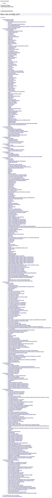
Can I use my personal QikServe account (16, 178)
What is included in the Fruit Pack (15, 342)
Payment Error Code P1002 (13, 369)
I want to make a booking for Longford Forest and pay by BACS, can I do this (24, 367)
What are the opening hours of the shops (16, 268)
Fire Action (10, 199)
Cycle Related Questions (13, 305)
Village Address (11, 441)
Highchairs (10, 205)
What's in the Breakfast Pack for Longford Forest (18, 442)
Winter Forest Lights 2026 (13, 360)
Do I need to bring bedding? (13, 311)
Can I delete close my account (14, 464)
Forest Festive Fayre (12, 64)
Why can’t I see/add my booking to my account (17, 489)
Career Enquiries (6, 143)
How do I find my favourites (14, 471)
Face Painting (11, 56)
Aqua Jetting (10, 34)
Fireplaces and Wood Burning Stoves (15, 198)
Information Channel (12, 213)
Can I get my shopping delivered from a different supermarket (20, 405)
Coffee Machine (11, 185)
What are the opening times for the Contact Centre (18, 340)
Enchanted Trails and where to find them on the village (19, 191)
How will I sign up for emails (14, 478)
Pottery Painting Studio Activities (14, 93)
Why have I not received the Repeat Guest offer (17, 352)
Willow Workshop (11, 122)
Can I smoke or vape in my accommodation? (17, 302)
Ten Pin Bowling (11, 116)
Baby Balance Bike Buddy (13, 36)
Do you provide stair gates (13, 313)
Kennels (9, 430)
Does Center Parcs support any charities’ (16, 149)
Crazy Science (11, 50)
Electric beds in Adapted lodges (14, 315)
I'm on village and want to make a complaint (17, 212)
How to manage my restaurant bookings (16, 72)
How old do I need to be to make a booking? (17, 324)
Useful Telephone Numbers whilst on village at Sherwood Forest (21, 260)
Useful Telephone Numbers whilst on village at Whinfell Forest (20, 261)
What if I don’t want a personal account (16, 481)
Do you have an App (12, 190)
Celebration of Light (12, 46)
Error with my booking (12, 316)
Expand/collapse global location (7, 11)
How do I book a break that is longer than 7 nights (18, 320)
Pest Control (10, 242)
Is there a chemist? (11, 215)
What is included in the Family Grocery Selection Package (19, 446)
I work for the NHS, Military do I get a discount (17, 331)
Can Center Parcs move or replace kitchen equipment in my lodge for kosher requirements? (26, 26)
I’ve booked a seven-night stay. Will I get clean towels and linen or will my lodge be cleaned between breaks (29, 227)
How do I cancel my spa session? (14, 142)
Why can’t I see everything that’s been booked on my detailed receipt (22, 488)
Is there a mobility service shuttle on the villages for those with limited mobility (24, 424)
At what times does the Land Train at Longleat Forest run (19, 166)
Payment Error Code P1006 (13, 372)
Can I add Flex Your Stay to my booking (16, 291)
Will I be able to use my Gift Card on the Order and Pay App (20, 280)
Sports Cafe (10, 252)
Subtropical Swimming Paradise (14, 108)
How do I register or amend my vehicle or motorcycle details (20, 474)
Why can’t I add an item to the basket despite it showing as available (21, 487)
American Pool (11, 33)
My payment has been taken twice (15, 368)
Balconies (10, 169)
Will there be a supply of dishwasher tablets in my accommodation (21, 456)
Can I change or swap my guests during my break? (18, 45)
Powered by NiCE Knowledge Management (12, 496)
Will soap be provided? (12, 458)
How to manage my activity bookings (15, 70)
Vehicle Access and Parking (13, 337)
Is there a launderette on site (13, 218)
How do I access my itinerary (14, 465)
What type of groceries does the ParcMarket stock (18, 275)
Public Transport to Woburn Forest (15, 440)
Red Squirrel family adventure (14, 96)
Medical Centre (11, 232)
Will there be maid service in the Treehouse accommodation (20, 457)
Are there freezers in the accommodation (16, 392)
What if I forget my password (14, 482)
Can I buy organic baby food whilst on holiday (17, 174)
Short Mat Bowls (11, 104)
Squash (9, 107)
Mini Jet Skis (10, 84)
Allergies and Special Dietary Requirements (17, 161)
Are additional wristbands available (15, 164)
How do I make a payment (13, 365)
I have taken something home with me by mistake (18, 379)
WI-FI (9, 278)
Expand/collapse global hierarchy (7, 6)
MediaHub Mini (11, 432)
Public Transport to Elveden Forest (15, 434)
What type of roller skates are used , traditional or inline (19, 120)
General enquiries (6, 151)
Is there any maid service (13, 422)
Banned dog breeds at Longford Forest (16, 393)
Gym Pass (10, 68)
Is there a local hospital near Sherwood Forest (17, 221)
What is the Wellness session (14, 135)
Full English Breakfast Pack (13, 155)
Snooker (9, 106)
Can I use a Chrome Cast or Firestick (15, 177)
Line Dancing (11, 81)
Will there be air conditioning (14, 455)
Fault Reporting (11, 196)
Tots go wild (10, 117)
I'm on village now (7, 157)
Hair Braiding (11, 69)
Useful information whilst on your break (16, 255)
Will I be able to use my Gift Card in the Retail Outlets (19, 279)
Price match (10, 333)
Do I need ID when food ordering (15, 189)
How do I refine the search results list (15, 473)
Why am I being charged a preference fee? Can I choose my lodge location (23, 350)
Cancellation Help (6, 137)
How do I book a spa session (14, 133)
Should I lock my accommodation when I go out (17, 247)
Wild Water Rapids (12, 353)
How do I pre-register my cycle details (15, 421)
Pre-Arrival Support (7, 389)
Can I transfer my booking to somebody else (17, 407)
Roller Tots (10, 98)
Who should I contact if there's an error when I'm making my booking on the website (25, 156)
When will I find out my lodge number (16, 344)
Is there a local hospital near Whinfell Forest (17, 222)
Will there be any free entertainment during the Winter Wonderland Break (22, 123)
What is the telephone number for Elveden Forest (18, 448)
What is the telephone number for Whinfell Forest (18, 385)
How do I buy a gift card (13, 321)
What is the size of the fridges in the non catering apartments (20, 447)
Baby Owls (10, 37)
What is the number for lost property (15, 382)
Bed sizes (10, 23)
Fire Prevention (11, 201)
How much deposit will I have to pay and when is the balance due (21, 366)
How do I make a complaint (13, 376)
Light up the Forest (12, 80)
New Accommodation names (14, 25)
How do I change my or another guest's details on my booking (20, 466)
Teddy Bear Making (12, 113)
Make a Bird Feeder (12, 82)
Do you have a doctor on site (14, 415)
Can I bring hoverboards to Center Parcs (16, 399)
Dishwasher (10, 186)
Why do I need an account (13, 490)
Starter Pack (10, 336)
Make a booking (6, 282)
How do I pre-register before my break (16, 472)
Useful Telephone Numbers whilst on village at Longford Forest (21, 258)
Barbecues (10, 170)
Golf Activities (11, 67)
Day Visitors (10, 410)
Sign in (4, 3)
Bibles (9, 172)
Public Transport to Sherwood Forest (15, 438)
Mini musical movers (12, 85)
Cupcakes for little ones (13, 51)
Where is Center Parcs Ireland (14, 348)
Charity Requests (6, 147)
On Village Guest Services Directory (15, 238)
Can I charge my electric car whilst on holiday (17, 175)
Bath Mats (10, 290)
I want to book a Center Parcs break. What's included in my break (21, 329)
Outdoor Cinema (11, 90)
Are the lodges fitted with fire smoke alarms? (17, 21)
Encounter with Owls (12, 54)
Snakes (9, 250)
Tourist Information (12, 254)
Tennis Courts (11, 115)
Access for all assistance (13, 285)
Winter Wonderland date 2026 (14, 361)
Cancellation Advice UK (13, 140)
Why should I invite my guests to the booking (17, 491)
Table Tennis (10, 109)
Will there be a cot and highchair (14, 358)
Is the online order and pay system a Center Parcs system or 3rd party (22, 226)
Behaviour (10, 171)
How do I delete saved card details (15, 470)
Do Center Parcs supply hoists (14, 308)
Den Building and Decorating (14, 52)
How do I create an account (13, 469)
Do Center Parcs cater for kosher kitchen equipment (18, 413)
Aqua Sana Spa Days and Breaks (14, 129)
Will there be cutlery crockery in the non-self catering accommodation (22, 359)
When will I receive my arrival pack (15, 449)
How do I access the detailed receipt (15, 210)
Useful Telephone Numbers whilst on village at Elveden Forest (20, 256)
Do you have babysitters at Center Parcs (16, 416)
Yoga (9, 125)
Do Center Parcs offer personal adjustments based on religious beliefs (22, 414)
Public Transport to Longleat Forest (15, 437)
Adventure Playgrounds (13, 32)
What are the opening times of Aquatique (16, 270)
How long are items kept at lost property (16, 377)
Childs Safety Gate (12, 181)
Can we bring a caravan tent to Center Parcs (17, 303)
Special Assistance (11, 251)
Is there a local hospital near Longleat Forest (17, 220)
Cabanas (10, 44)
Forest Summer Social (12, 65)
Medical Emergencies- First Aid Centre (16, 234)
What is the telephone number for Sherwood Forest (18, 384)
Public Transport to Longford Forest (15, 436)
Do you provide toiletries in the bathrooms (16, 24)
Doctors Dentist (11, 187)
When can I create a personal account (15, 485)
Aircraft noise (11, 159)
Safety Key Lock (11, 244)
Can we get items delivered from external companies (18, 179)
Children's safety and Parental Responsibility (17, 180)
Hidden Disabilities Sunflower (14, 204)
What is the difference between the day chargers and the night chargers (22, 272)
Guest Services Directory (13, 203)
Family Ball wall (11, 58)
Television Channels (12, 253)
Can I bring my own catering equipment (16, 402)
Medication (10, 235)
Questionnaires (11, 380)
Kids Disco (10, 75)
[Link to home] (5, 5)
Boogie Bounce (11, 41)
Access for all (11, 284)
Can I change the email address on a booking (17, 463)
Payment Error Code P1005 (13, 371)
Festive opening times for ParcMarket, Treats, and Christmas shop (21, 197)
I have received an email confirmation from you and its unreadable (21, 479)
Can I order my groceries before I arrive (16, 300)
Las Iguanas (10, 76)
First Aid (10, 202)
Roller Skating (11, 97)
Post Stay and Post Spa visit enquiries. (10, 373)
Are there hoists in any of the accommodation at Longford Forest (21, 286)
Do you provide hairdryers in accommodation (17, 312)
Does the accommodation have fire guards (16, 307)
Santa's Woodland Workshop (14, 100)
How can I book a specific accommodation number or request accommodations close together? (27, 319)
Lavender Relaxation (12, 77)
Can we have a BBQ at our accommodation (17, 304)
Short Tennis (10, 105)
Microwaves (10, 236)
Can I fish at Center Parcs (13, 298)
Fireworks (10, 60)
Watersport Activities (12, 118)
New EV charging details (13, 433)
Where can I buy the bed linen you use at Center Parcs (19, 388)
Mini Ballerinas (11, 83)
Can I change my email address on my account (17, 462)
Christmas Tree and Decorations (14, 409)
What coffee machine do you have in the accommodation (19, 445)
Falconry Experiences (12, 57)
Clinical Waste (11, 183)
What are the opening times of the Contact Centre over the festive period (22, 341)
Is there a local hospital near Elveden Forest (16, 219)
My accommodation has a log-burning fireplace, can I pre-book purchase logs (23, 237)
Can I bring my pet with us (13, 294)
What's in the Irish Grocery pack (14, 444)
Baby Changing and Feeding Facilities (15, 167)
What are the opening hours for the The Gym (17, 266)
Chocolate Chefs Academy (13, 49)
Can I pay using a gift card (13, 301)
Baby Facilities (11, 288)
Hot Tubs (10, 207)
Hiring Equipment (11, 206)
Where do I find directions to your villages (16, 450)
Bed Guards (10, 394)
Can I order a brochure (12, 299)
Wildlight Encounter (12, 121)
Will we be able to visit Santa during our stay (17, 124)
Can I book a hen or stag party (14, 292)
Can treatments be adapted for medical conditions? (18, 131)
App (9, 163)
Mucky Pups (10, 86)
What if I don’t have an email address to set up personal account (21, 480)
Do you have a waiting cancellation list (16, 309)
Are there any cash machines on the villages (17, 165)
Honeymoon (10, 318)
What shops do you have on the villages (16, 274)
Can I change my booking (13, 295)
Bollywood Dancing (12, 40)
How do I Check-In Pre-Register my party (16, 418)
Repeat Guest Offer (12, 335)
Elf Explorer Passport (12, 53)
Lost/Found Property (12, 230)
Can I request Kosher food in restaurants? (16, 91)
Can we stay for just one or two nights (15, 132)
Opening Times (11, 239)
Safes (9, 243)
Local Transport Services (13, 228)
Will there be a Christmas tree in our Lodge (16, 357)
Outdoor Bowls (11, 89)
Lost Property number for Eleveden (15, 229)
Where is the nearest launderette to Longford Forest (18, 452)
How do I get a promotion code (14, 323)
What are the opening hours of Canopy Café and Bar (18, 267)
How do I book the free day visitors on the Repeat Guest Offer (20, 417)
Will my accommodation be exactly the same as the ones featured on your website (24, 356)
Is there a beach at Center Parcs (14, 423)
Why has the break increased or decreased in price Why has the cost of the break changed (26, 351)
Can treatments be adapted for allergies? (16, 130)
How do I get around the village (14, 420)
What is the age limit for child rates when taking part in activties (20, 343)
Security (9, 246)
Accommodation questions (8, 19)
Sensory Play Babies (12, 101)
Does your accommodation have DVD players (17, 412)
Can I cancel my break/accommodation (16, 141)
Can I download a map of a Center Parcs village (17, 296)
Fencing (9, 59)
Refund (9, 334)
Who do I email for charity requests (15, 150)
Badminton (10, 38)
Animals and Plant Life (12, 162)
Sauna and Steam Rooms (13, 245)
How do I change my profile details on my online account (19, 468)
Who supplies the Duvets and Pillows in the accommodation (20, 277)
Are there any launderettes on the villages (16, 391)
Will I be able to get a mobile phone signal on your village (19, 454)
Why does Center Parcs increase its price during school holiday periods (22, 453)
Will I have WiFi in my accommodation (16, 355)
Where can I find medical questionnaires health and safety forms (21, 276)
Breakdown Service (12, 173)
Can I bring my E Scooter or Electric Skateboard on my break (20, 401)
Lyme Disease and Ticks (13, 231)
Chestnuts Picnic (11, 48)
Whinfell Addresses (12, 349)
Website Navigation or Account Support (11, 460)
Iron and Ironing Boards (13, 214)
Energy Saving (11, 193)
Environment (10, 194)
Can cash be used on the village (14, 396)
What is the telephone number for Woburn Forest (18, 387)
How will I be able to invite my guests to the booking (18, 477)
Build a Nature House (12, 43)
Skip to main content (5, 1)
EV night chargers (11, 195)
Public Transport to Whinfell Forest (15, 439)
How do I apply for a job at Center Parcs (16, 146)
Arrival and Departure (12, 287)
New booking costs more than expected (16, 332)
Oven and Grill (11, 240)
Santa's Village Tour (12, 99)
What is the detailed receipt (13, 483)
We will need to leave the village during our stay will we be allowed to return (23, 264)
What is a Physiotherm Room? (14, 27)
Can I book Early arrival (13, 398)
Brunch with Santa (12, 42)
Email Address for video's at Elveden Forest (17, 375)
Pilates (9, 92)
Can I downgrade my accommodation (15, 404)
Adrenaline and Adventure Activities (15, 31)
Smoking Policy (11, 248)
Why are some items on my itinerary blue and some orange (20, 486)
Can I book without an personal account (16, 293)
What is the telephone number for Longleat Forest (18, 383)
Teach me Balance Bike (13, 112)
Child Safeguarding (12, 182)
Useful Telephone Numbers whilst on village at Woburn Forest (20, 262)
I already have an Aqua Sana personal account (17, 134)
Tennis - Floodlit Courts (13, 114)
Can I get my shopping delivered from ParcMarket (18, 406)
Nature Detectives (11, 88)
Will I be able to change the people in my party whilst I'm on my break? (22, 493)
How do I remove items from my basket (16, 476)
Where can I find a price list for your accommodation (18, 347)
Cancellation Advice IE (12, 139)
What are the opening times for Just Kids (16, 269)
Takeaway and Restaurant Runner (15, 110)
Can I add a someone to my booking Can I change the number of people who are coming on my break (28, 397)
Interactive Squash (11, 73)
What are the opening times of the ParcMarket (17, 271)
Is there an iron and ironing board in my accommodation (19, 325)
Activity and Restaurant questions (9, 28)
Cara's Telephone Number (13, 154)
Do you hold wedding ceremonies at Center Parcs (18, 310)
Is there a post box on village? (14, 224)
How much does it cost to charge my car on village (18, 211)
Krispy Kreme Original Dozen (14, 431)
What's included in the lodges (14, 339)
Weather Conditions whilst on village (15, 263)
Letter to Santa (11, 78)
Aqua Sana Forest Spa (7, 126)
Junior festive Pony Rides (13, 74)
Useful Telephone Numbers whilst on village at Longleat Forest (20, 259)
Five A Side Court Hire (12, 61)
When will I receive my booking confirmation (17, 345)
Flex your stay (11, 317)
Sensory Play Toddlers (12, 102)
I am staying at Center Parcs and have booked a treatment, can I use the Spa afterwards (25, 326)
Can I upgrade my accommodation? (15, 408)
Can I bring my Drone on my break (15, 400)
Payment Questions (7, 363)
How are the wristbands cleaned (14, 209)
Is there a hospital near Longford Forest (16, 216)
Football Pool (11, 62)
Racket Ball (10, 94)
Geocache (10, 66)
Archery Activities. (12, 35)
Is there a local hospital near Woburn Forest (16, 223)
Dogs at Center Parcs (12, 188)
